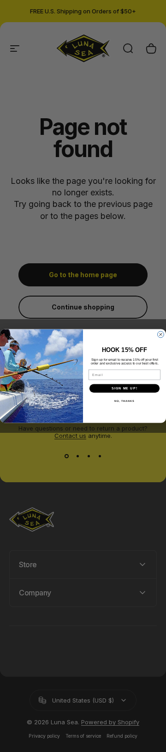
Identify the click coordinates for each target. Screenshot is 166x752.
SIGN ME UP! (124, 388)
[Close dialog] (161, 334)
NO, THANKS (124, 401)
